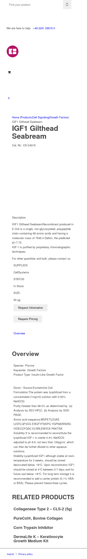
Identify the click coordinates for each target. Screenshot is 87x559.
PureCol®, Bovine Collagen (38, 518)
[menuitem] (10, 554)
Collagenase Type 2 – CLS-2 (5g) (43, 509)
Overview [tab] (19, 333)
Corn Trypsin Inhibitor (33, 527)
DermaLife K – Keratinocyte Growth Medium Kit (38, 539)
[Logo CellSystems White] (36, 51)
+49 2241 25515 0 (44, 28)
